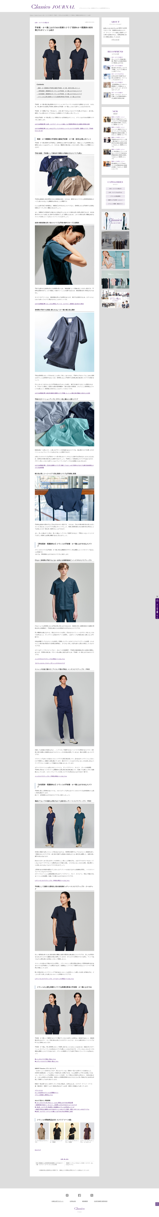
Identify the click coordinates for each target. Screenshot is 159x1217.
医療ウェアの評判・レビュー (118, 117)
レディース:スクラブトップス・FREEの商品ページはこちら (52, 880)
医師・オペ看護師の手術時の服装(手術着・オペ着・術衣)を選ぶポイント (59, 88)
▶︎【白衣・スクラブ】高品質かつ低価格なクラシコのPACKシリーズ (54, 1107)
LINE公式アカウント (57, 1201)
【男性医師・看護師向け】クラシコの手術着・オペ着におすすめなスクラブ (60, 91)
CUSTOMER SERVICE (100, 1201)
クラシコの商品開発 (115, 196)
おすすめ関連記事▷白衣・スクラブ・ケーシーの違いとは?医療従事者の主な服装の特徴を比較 (62, 124)
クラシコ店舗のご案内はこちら (44, 1095)
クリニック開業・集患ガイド (115, 203)
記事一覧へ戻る (64, 1159)
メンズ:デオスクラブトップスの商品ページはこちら (50, 659)
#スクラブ (38, 1150)
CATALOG (73, 1201)
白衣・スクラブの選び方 (42, 22)
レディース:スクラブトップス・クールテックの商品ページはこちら (54, 978)
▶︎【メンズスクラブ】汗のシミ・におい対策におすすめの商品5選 (54, 1102)
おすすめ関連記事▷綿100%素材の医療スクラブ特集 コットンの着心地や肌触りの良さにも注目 (62, 393)
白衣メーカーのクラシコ (110, 28)
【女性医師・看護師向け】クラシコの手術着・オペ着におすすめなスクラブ (60, 94)
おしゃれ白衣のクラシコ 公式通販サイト (46, 1092)
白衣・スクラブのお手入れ (118, 74)
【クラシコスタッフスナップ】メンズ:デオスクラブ (50, 663)
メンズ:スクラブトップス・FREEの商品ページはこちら (51, 776)
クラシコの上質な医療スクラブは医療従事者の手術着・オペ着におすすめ (59, 96)
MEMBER (85, 1201)
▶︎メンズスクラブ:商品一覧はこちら (45, 1059)
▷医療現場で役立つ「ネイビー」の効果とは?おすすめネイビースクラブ (56, 1105)
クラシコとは (39, 1090)
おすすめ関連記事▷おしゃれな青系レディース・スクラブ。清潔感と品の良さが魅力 (59, 304)
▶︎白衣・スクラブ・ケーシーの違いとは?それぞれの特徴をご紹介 (54, 1111)
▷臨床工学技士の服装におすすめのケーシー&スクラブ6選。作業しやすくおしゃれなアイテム (62, 1109)
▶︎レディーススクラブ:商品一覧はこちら (46, 1061)
